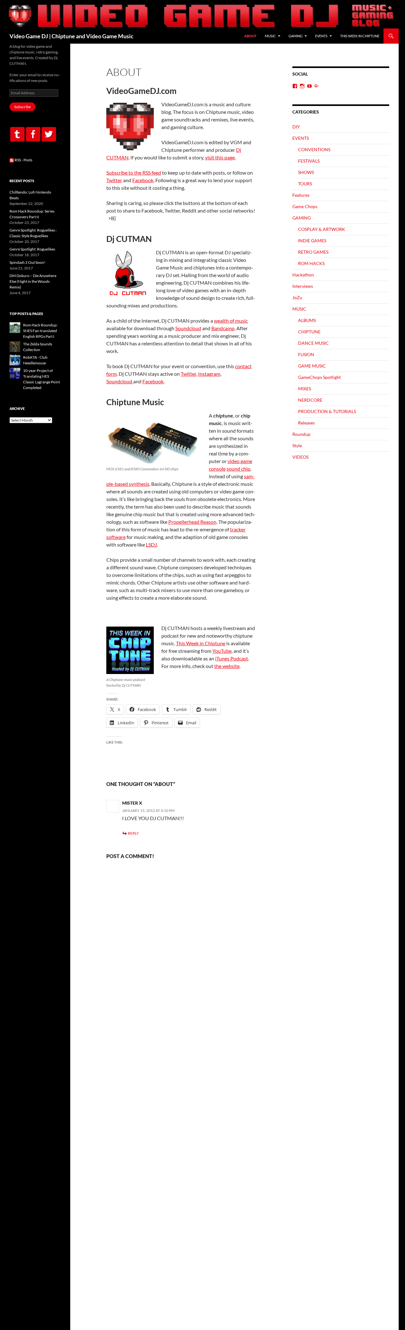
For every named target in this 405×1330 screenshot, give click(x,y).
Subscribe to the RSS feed (133, 173)
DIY (296, 126)
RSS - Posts (23, 160)
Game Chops (304, 206)
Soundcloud (188, 328)
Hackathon (303, 274)
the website (227, 666)
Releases (306, 422)
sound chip (238, 469)
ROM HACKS (311, 263)
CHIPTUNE (309, 331)
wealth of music (231, 321)
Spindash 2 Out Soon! (27, 262)
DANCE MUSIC (313, 343)
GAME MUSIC (312, 365)
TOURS (305, 183)
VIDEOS (300, 457)
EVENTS (321, 36)
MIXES (304, 388)
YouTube (222, 651)
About (250, 36)
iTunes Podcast (231, 658)
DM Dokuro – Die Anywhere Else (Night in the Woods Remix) (32, 281)
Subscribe (22, 106)
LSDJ (151, 544)
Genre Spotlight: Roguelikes (32, 249)
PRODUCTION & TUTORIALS (327, 411)
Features (300, 195)
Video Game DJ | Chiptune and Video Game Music (71, 36)
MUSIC (270, 36)
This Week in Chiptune (200, 643)
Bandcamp (222, 328)
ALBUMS (307, 320)
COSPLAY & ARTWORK (321, 229)
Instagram (209, 374)
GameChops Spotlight (319, 377)
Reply (133, 833)
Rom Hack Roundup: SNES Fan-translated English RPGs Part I (40, 331)
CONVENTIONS (314, 149)
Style (297, 445)
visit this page (220, 157)
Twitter (114, 180)
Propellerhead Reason (192, 522)
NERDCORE (310, 400)
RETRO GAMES (313, 252)
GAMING (295, 36)
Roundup (301, 434)
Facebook (142, 180)
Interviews (302, 286)
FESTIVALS (309, 161)
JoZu (297, 297)
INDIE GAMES (312, 240)
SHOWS (306, 172)
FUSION (306, 354)
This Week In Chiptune (359, 36)
